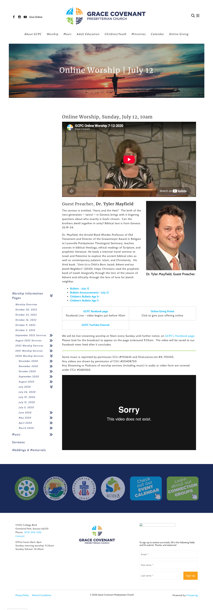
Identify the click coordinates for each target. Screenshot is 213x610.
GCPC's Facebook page (179, 335)
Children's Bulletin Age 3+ (84, 296)
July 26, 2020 (27, 391)
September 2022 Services (30, 335)
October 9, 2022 (25, 325)
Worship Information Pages (27, 296)
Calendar (157, 34)
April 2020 (25, 422)
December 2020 (28, 361)
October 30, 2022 (26, 309)
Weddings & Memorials (29, 450)
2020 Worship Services (29, 355)
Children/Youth (116, 34)
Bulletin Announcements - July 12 (89, 292)
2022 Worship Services (29, 345)
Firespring (192, 595)
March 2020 (26, 427)
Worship (53, 34)
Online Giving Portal (162, 311)
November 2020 (28, 366)
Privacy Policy (22, 595)
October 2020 (27, 371)
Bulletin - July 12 (79, 288)
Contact (20, 536)
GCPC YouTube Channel (95, 325)
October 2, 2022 (25, 330)
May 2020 (25, 417)
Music (68, 34)
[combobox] (177, 16)
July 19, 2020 (27, 397)
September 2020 (29, 376)
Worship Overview (26, 304)
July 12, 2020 (27, 402)
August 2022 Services (28, 340)
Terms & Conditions (41, 595)
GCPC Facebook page (95, 311)
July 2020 (25, 386)
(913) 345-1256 (33, 532)
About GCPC (33, 34)
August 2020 (26, 381)
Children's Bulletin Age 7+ (84, 300)
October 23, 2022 (26, 314)
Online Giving (179, 34)
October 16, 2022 (26, 319)
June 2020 (25, 412)
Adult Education (88, 34)
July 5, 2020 (26, 407)
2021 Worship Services (29, 350)
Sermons (18, 442)
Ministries (139, 34)
